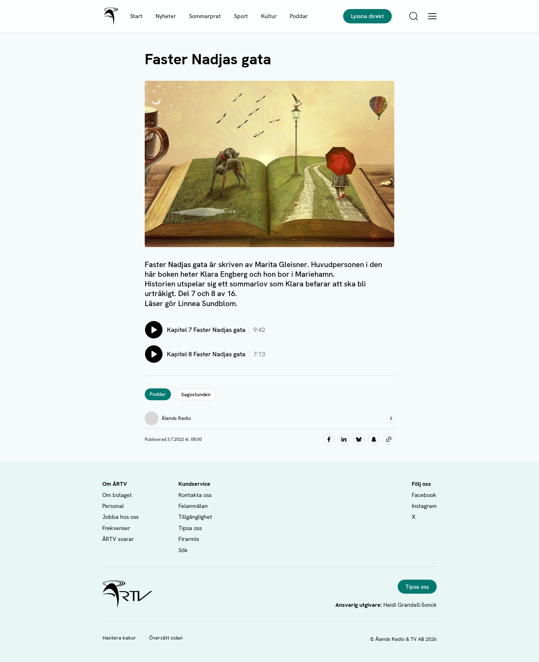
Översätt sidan (166, 638)
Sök (183, 550)
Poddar (299, 16)
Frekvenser (116, 528)
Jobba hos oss (120, 516)
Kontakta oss (194, 495)
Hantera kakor (119, 638)
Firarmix (188, 539)
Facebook (424, 495)
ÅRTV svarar (118, 539)
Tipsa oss (190, 528)
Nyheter (166, 16)
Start (136, 16)
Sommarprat (205, 16)
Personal (113, 505)
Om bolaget (117, 495)
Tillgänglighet (195, 516)
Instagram (424, 505)
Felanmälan (193, 505)
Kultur (269, 16)
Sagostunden (196, 394)
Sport (241, 16)
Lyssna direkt (367, 16)
